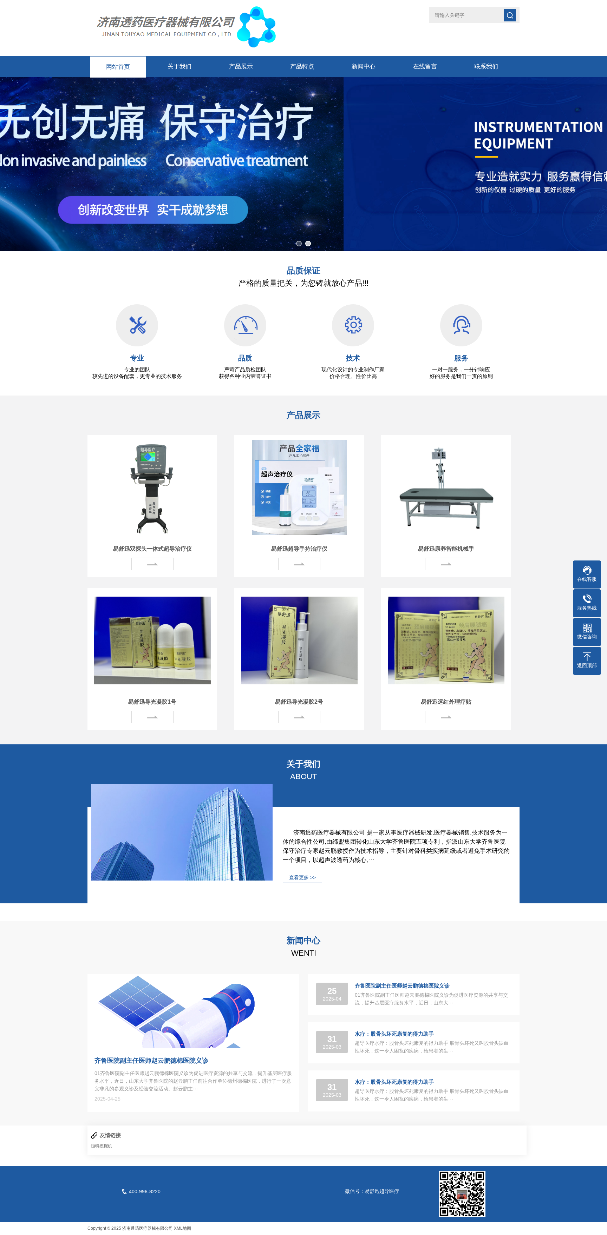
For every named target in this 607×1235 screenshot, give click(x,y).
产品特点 (302, 66)
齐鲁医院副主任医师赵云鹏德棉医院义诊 (151, 1060)
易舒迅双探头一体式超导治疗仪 (152, 549)
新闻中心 (364, 66)
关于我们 (179, 66)
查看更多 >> (302, 877)
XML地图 (182, 1228)
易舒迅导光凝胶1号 (152, 702)
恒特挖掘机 (101, 1145)
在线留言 (425, 66)
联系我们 (486, 66)
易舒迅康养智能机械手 (446, 549)
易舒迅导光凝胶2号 (299, 702)
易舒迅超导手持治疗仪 (299, 549)
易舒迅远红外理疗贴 (446, 702)
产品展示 (241, 66)
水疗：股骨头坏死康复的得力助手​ (394, 1034)
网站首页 (118, 66)
